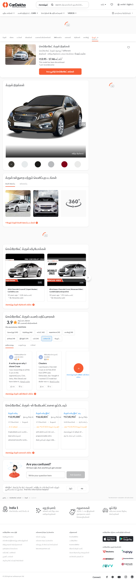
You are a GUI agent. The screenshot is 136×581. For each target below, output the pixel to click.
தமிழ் (102, 4)
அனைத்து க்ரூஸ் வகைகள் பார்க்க (18, 452)
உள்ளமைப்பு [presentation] (23, 184)
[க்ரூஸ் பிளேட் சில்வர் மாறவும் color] (51, 164)
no (82, 488)
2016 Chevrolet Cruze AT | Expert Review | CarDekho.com (22, 290)
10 (50, 386)
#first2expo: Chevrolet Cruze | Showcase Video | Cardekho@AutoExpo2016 (66, 290)
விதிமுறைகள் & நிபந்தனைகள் (12, 545)
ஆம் (70, 488)
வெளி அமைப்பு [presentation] (10, 184)
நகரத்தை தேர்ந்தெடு (123, 13)
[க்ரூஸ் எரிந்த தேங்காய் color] (11, 164)
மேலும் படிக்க (80, 53)
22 (21, 386)
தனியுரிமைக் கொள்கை (10, 549)
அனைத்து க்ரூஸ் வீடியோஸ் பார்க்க (18, 304)
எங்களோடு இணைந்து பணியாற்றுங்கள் (15, 541)
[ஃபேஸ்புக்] (107, 577)
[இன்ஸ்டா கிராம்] (126, 577)
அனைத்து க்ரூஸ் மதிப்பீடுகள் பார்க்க (19, 394)
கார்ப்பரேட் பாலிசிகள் (9, 553)
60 (43, 386)
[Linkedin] (132, 577)
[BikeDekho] (108, 551)
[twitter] (113, 577)
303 (13, 386)
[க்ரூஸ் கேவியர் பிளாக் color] (38, 164)
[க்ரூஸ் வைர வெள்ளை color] (24, 164)
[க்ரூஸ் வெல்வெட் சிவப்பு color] (64, 164)
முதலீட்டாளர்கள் (8, 557)
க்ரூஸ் (5, 37)
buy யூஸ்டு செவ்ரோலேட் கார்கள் (60, 71)
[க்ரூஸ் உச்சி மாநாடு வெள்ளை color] (77, 164)
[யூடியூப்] (119, 577)
